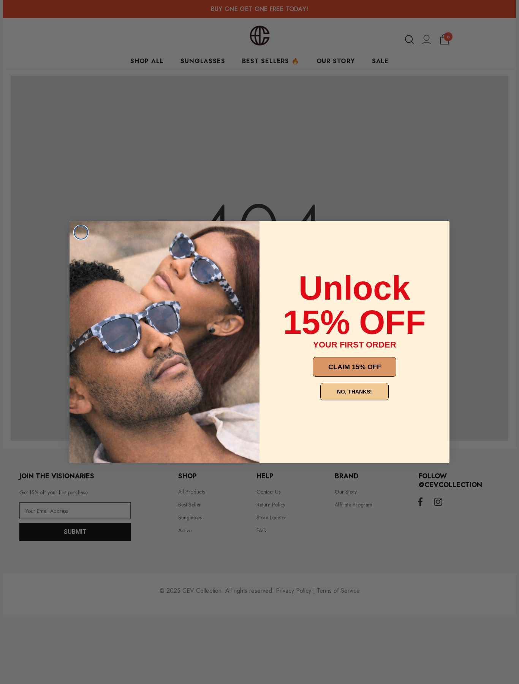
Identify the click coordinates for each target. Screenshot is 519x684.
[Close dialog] (81, 232)
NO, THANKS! (354, 392)
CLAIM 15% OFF (354, 367)
